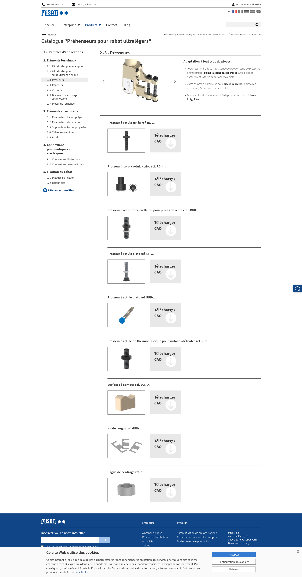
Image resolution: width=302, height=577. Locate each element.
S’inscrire (256, 4)
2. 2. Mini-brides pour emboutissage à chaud (62, 73)
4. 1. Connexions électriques (63, 159)
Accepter (234, 554)
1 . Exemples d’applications (63, 52)
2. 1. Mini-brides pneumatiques (65, 66)
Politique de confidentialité (83, 546)
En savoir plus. (80, 572)
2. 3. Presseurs (55, 80)
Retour (52, 34)
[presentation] (103, 81)
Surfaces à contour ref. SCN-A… (129, 384)
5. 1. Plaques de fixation (60, 177)
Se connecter (242, 4)
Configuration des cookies (233, 562)
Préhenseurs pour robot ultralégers (179, 34)
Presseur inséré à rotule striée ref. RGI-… (136, 166)
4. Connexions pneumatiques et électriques (57, 149)
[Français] (234, 11)
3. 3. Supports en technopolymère (67, 127)
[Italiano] (240, 11)
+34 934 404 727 (55, 4)
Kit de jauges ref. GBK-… (124, 428)
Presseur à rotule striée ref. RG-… (131, 122)
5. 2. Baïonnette (56, 182)
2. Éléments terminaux (236, 34)
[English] (258, 11)
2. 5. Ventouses (55, 90)
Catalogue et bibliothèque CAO (211, 34)
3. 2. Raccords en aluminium (63, 122)
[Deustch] (246, 11)
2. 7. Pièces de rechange (61, 103)
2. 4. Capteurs (55, 85)
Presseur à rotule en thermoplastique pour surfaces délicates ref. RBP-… (159, 341)
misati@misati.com (86, 4)
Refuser (233, 569)
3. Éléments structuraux (60, 111)
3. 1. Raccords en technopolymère (66, 117)
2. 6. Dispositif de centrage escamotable (62, 96)
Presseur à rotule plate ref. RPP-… (131, 297)
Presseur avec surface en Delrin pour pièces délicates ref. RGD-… (153, 210)
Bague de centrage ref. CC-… (127, 472)
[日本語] (228, 11)
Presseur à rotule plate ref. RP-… (130, 253)
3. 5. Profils (53, 137)
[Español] (252, 11)
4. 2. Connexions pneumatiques (65, 164)
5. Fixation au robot (57, 172)
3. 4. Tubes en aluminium (61, 132)
